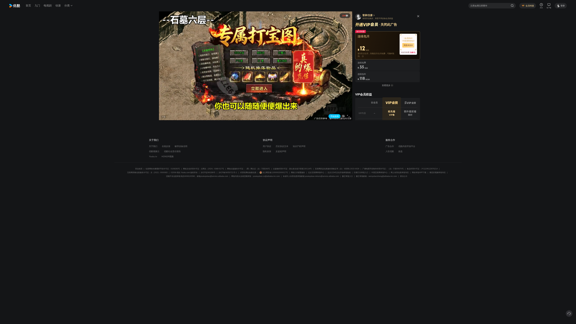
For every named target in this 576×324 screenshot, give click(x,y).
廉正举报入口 (347, 176)
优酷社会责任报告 (172, 151)
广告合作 (390, 146)
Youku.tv (153, 156)
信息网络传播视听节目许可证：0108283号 (163, 169)
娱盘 (400, 151)
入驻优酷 (390, 151)
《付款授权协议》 (408, 41)
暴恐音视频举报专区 (437, 172)
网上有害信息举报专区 (400, 172)
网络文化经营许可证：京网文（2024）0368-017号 (203, 169)
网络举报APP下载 (419, 172)
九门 (37, 5)
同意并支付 (408, 45)
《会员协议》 (408, 38)
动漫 (58, 5)
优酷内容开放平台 (406, 146)
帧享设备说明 (181, 146)
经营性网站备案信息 (248, 172)
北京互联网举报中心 (316, 172)
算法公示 (403, 176)
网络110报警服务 (298, 172)
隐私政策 (267, 151)
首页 (28, 5)
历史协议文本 (282, 146)
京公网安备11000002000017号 (275, 172)
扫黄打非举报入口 (361, 172)
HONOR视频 (168, 156)
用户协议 (267, 146)
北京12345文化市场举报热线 (339, 172)
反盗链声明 (281, 151)
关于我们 (153, 146)
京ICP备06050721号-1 (228, 172)
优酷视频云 (154, 151)
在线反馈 (166, 146)
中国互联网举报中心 (379, 172)
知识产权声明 (299, 146)
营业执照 (138, 169)
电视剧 (48, 5)
